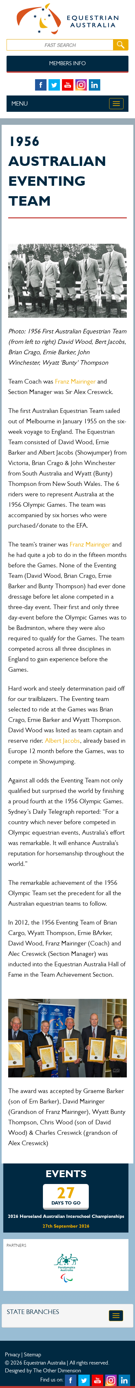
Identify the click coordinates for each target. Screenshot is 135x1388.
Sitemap (32, 1354)
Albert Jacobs (62, 740)
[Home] (67, 18)
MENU (19, 103)
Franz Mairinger (75, 381)
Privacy (12, 1354)
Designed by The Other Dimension (43, 1370)
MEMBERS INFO (67, 63)
